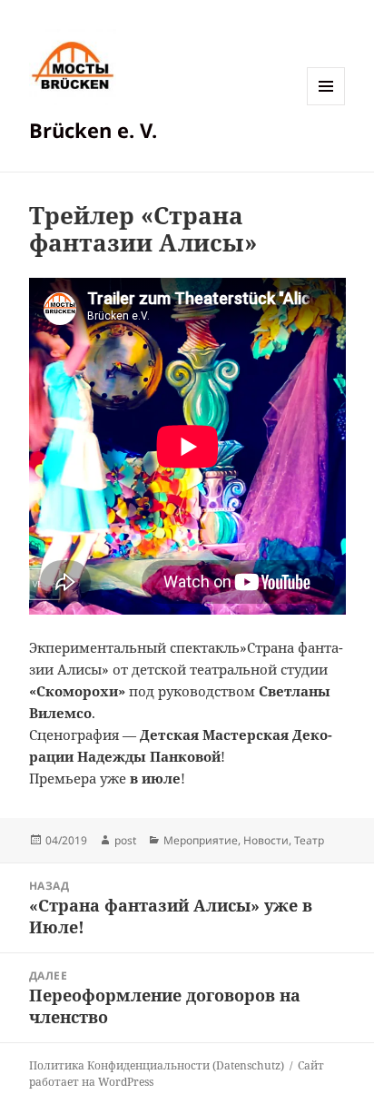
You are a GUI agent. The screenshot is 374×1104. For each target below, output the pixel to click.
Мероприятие (200, 840)
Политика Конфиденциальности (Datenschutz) (156, 1065)
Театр (309, 840)
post (125, 840)
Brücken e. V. (93, 129)
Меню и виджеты (326, 104)
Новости (266, 840)
